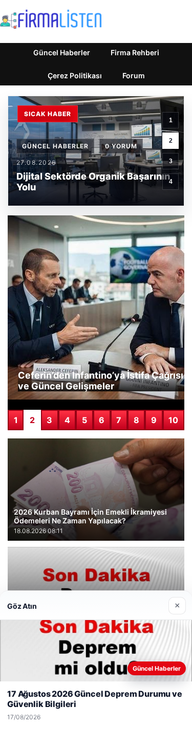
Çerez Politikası (75, 75)
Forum (133, 75)
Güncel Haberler (61, 52)
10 (173, 420)
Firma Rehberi (135, 52)
